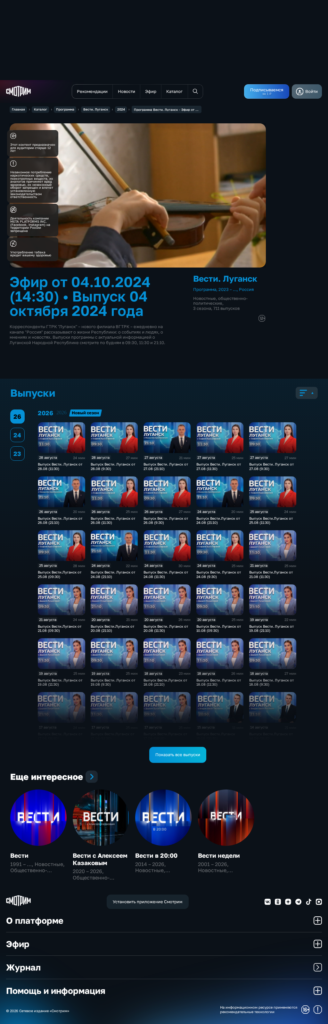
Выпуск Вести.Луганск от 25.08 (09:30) (59, 574)
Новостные (204, 298)
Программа (65, 109)
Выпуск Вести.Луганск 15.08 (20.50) (215, 736)
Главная (18, 109)
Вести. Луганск (95, 109)
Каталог (40, 109)
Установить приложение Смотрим (147, 901)
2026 (61, 412)
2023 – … (227, 289)
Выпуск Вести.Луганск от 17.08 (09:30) (165, 736)
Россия (246, 289)
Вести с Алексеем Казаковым (100, 859)
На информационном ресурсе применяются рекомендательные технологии (258, 1009)
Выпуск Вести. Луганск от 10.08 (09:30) (218, 628)
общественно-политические (220, 301)
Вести (19, 855)
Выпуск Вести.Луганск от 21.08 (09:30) (59, 628)
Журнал (23, 967)
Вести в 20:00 (156, 855)
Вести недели (219, 855)
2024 (121, 109)
